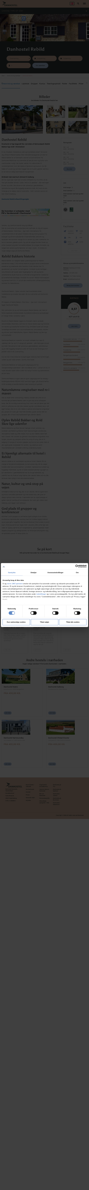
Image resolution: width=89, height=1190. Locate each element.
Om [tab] (77, 572)
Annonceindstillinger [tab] (55, 572)
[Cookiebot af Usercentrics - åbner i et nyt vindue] (77, 566)
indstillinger (41, 594)
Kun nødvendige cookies (16, 622)
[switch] (33, 613)
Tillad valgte (44, 622)
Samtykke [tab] (12, 572)
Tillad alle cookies (73, 622)
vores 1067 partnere (15, 584)
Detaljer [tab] (34, 572)
